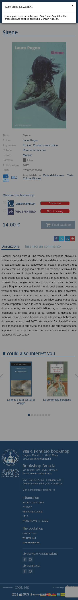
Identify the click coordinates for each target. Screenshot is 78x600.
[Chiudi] (72, 5)
